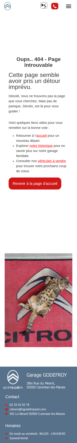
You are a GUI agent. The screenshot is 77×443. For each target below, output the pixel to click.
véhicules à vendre (52, 161)
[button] (68, 6)
